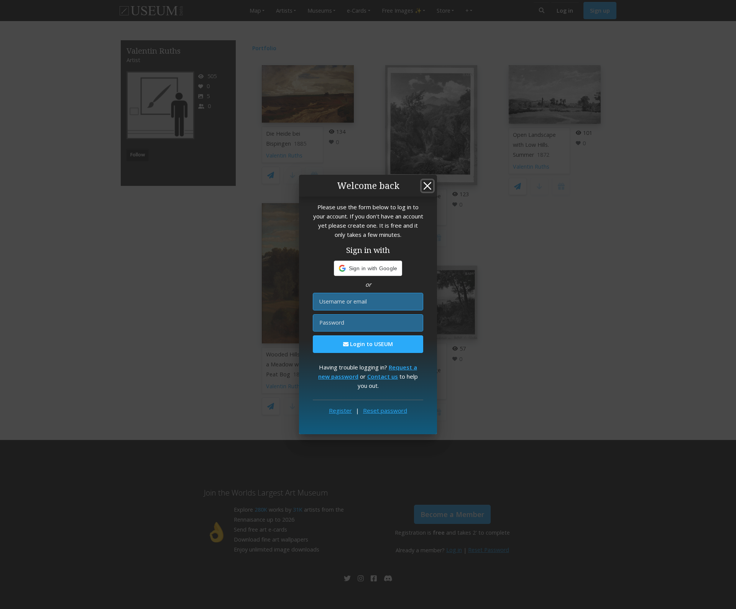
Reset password (385, 410)
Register (340, 410)
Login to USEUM (370, 344)
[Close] (427, 186)
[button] (368, 268)
